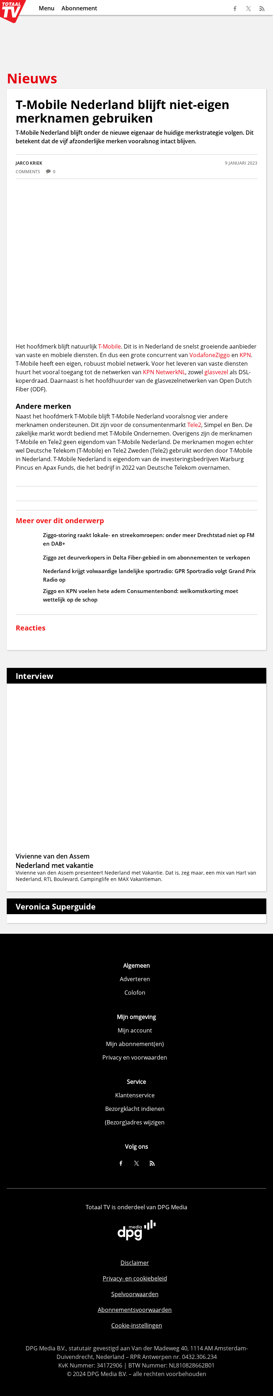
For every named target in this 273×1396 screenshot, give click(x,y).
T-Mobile (109, 346)
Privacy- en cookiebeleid (135, 1278)
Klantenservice (135, 1095)
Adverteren (135, 979)
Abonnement (79, 8)
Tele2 (194, 425)
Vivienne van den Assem (53, 856)
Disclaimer (135, 1263)
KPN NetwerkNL (164, 372)
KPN (245, 355)
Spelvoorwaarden (135, 1294)
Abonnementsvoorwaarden (135, 1310)
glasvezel (217, 372)
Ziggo (222, 355)
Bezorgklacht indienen (135, 1109)
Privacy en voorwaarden (134, 1057)
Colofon (134, 992)
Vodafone (202, 355)
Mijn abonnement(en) (135, 1044)
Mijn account (135, 1030)
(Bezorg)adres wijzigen (135, 1122)
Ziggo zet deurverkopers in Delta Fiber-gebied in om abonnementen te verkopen (146, 557)
